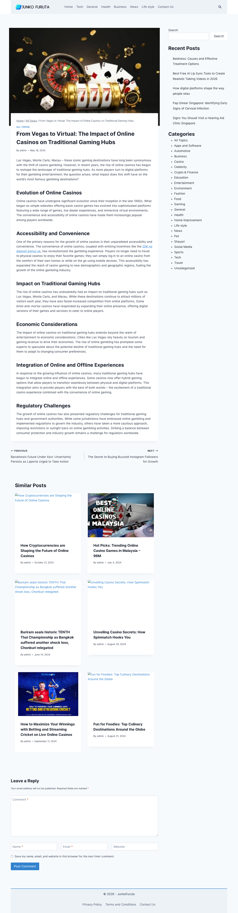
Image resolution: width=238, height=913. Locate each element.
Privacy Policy (92, 904)
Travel (178, 263)
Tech (79, 7)
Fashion (179, 193)
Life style (148, 7)
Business (120, 7)
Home (68, 7)
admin (23, 150)
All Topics (23, 127)
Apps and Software (187, 145)
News (134, 7)
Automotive (182, 151)
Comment (20, 799)
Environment (183, 188)
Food (177, 199)
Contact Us (166, 7)
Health (105, 7)
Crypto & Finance (186, 172)
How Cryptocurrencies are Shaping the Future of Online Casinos (45, 550)
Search (173, 30)
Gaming (179, 204)
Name (17, 846)
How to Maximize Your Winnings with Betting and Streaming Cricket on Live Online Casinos (48, 729)
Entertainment (184, 183)
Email (68, 846)
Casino (179, 161)
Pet (176, 236)
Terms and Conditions (120, 904)
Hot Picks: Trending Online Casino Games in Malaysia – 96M (116, 550)
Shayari (179, 241)
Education (181, 177)
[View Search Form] (220, 7)
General (92, 7)
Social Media (183, 247)
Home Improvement (188, 220)
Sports (178, 252)
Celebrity (180, 167)
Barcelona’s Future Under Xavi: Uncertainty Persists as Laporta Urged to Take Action (41, 456)
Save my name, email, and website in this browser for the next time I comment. (64, 856)
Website (119, 846)
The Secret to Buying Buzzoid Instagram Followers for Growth (123, 456)
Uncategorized (184, 268)
